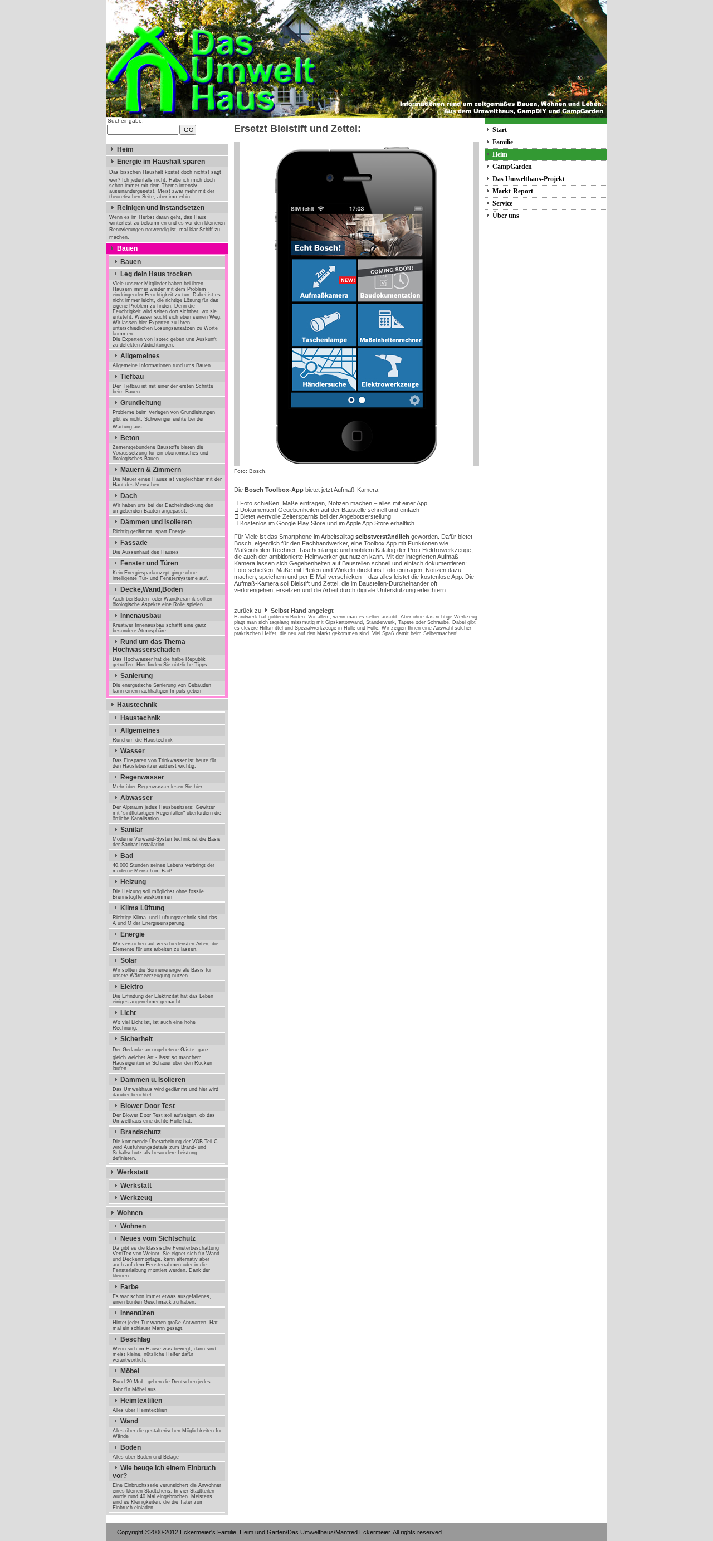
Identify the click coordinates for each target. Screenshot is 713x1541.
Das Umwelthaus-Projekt (528, 179)
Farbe (129, 1287)
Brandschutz (140, 1132)
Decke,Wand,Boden (151, 589)
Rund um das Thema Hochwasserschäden (149, 646)
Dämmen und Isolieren (156, 522)
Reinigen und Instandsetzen (160, 208)
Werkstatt (132, 1172)
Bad (126, 856)
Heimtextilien (141, 1401)
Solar (128, 960)
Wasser (132, 751)
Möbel (129, 1371)
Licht (128, 1013)
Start (499, 130)
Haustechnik (137, 705)
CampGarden (512, 166)
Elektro (131, 987)
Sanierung (136, 676)
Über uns (505, 216)
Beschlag (135, 1339)
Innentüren (137, 1313)
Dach (128, 496)
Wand (129, 1421)
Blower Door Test (147, 1106)
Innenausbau (140, 616)
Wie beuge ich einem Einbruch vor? (164, 1472)
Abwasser (136, 798)
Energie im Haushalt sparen (161, 161)
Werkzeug (136, 1198)
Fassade (134, 543)
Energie (132, 934)
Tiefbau (132, 377)
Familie (502, 142)
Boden (130, 1447)
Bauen (127, 248)
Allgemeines (140, 356)
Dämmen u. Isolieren (152, 1080)
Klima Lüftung (142, 908)
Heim (125, 149)
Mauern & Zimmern (150, 470)
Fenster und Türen (149, 563)
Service (502, 203)
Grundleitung (140, 403)
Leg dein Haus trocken (156, 274)
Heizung (133, 882)
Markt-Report (512, 191)
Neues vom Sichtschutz (158, 1238)
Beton (129, 438)
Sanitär (131, 829)
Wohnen (130, 1213)
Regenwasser (142, 777)
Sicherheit (136, 1039)
